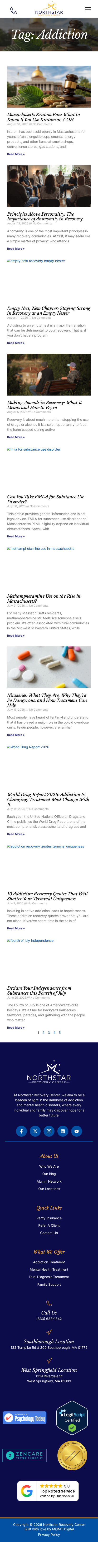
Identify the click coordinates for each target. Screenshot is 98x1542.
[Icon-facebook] (21, 1131)
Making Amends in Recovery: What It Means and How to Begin (44, 405)
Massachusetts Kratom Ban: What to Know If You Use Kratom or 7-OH (43, 117)
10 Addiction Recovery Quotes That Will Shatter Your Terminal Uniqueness (47, 896)
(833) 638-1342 (49, 1319)
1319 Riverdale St (49, 1376)
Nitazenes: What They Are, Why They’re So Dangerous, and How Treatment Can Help (47, 700)
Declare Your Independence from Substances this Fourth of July (39, 991)
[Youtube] (76, 1131)
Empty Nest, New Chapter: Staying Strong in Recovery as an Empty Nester (48, 311)
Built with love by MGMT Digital (49, 1529)
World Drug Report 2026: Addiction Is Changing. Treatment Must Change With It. (48, 799)
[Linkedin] (62, 1131)
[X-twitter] (35, 1131)
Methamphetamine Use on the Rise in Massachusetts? (43, 599)
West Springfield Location (49, 1370)
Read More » (16, 154)
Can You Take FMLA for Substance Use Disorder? (45, 499)
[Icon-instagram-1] (49, 1131)
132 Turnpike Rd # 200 (29, 1347)
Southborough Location (49, 1341)
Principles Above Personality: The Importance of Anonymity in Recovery (45, 217)
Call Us (49, 1313)
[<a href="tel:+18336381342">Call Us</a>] (49, 1303)
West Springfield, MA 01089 (49, 1381)
